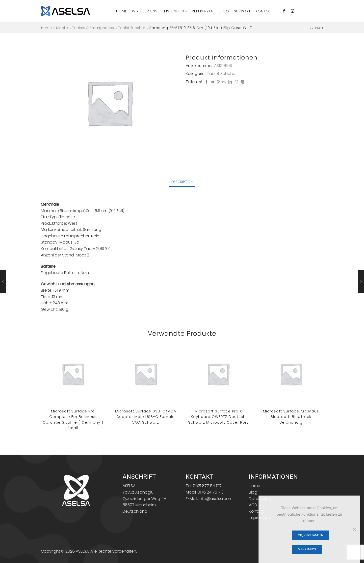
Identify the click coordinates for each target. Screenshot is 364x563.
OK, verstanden (310, 535)
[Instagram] (292, 11)
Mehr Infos (307, 549)
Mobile (62, 27)
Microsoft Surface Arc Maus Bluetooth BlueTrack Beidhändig (291, 416)
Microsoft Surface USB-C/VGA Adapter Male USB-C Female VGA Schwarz (145, 416)
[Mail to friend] (224, 82)
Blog (223, 11)
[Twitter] (201, 82)
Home (121, 11)
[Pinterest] (218, 82)
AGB (253, 505)
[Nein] (354, 529)
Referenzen (202, 11)
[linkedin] (230, 82)
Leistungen (173, 11)
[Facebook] (284, 11)
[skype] (241, 82)
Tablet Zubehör (131, 27)
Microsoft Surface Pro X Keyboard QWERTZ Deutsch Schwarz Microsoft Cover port (218, 416)
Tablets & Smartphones (93, 27)
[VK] (212, 82)
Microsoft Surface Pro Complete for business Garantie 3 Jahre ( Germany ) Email (73, 419)
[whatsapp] (236, 82)
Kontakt (264, 11)
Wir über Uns (144, 11)
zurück (317, 27)
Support (242, 11)
